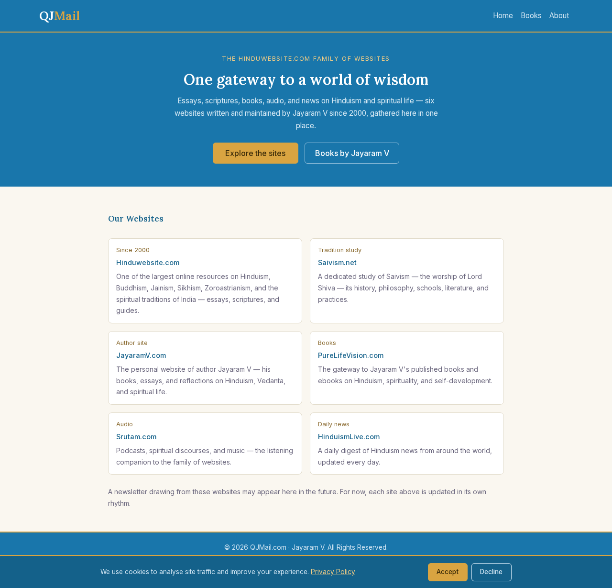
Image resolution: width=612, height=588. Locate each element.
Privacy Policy (333, 572)
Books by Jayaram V (352, 153)
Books (531, 15)
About (559, 15)
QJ (59, 15)
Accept (448, 572)
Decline (491, 572)
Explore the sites (255, 153)
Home (503, 15)
